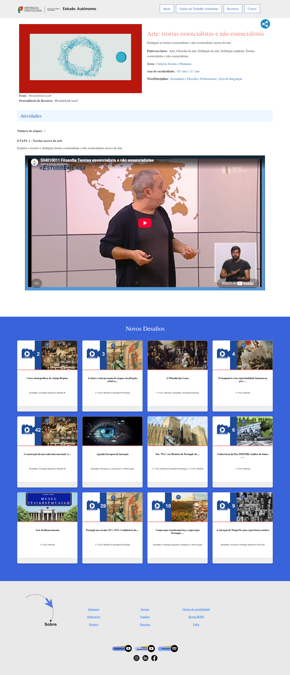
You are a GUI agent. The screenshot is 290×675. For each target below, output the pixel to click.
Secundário (177, 79)
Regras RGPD (196, 617)
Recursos (233, 9)
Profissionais (208, 79)
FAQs (196, 624)
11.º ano (194, 71)
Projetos (93, 624)
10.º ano (182, 71)
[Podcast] (168, 648)
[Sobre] (42, 610)
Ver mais (262, 571)
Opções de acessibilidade (196, 609)
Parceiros (145, 624)
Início (166, 9)
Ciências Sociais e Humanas (173, 64)
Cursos (252, 9)
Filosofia (192, 79)
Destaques (93, 609)
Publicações (93, 617)
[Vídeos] (145, 648)
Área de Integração (230, 79)
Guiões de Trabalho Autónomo (199, 9)
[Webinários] (122, 648)
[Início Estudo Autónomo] (39, 9)
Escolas (145, 609)
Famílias (145, 617)
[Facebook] (154, 657)
